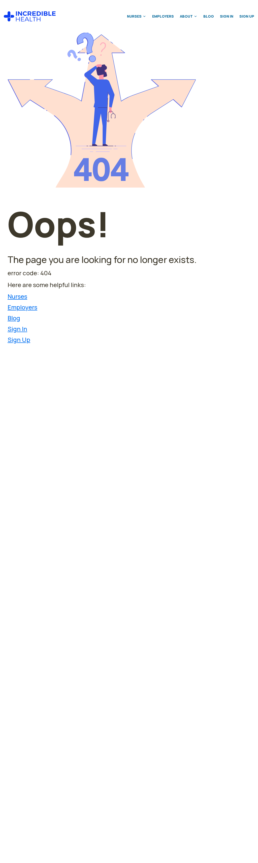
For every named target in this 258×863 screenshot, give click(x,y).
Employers (163, 16)
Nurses (134, 16)
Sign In (226, 16)
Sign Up (246, 16)
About (186, 16)
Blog (208, 16)
